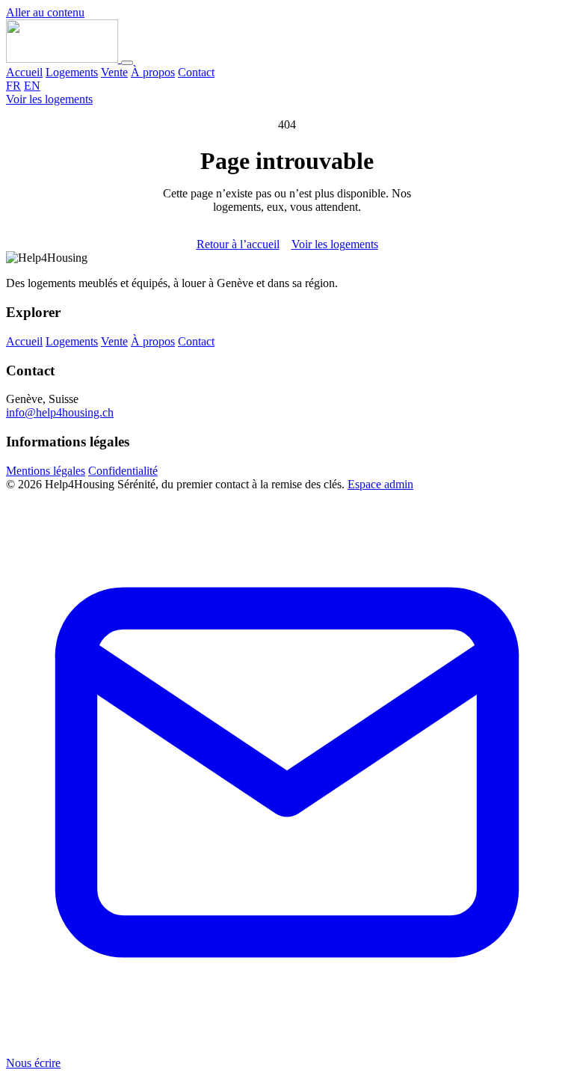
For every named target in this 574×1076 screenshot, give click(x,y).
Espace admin (380, 484)
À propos (153, 72)
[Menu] (127, 63)
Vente (114, 72)
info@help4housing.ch (60, 412)
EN (32, 85)
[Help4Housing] (63, 58)
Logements (72, 72)
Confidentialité (123, 470)
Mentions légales (45, 470)
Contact (196, 72)
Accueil (24, 72)
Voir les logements (49, 99)
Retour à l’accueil (238, 244)
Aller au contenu (45, 12)
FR (13, 85)
